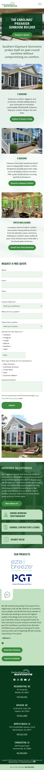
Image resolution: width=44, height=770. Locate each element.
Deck (5, 372)
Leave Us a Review (12, 658)
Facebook (6, 335)
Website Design (13, 762)
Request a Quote (22, 35)
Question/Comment (9, 380)
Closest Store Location (10, 322)
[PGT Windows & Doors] (22, 579)
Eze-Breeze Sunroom (11, 367)
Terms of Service (13, 398)
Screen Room (8, 370)
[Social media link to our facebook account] (14, 679)
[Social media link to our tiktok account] (29, 679)
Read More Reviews (12, 650)
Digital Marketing (26, 762)
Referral (6, 343)
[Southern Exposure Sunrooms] (16, 4)
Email (4, 281)
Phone (4, 291)
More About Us (11, 503)
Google (6, 340)
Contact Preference (9, 302)
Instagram (7, 338)
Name (4, 270)
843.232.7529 (22, 734)
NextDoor (7, 346)
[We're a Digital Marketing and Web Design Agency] (34, 762)
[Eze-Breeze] (22, 565)
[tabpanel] (22, 622)
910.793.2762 (22, 697)
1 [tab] (3, 643)
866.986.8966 (29, 767)
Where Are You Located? (11, 312)
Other (5, 349)
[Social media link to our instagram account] (18, 679)
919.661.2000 (22, 716)
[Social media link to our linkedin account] (22, 679)
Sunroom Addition (10, 375)
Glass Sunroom (9, 364)
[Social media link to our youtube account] (25, 679)
